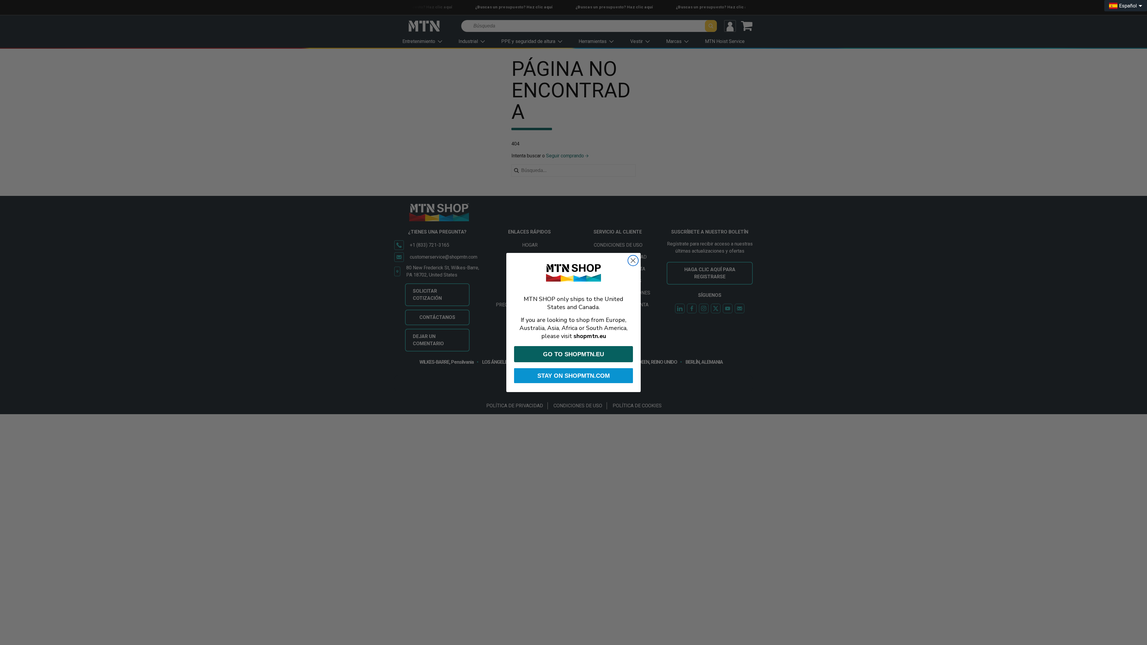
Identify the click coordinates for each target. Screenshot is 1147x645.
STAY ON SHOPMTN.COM (573, 375)
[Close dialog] (633, 260)
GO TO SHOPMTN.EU (573, 354)
